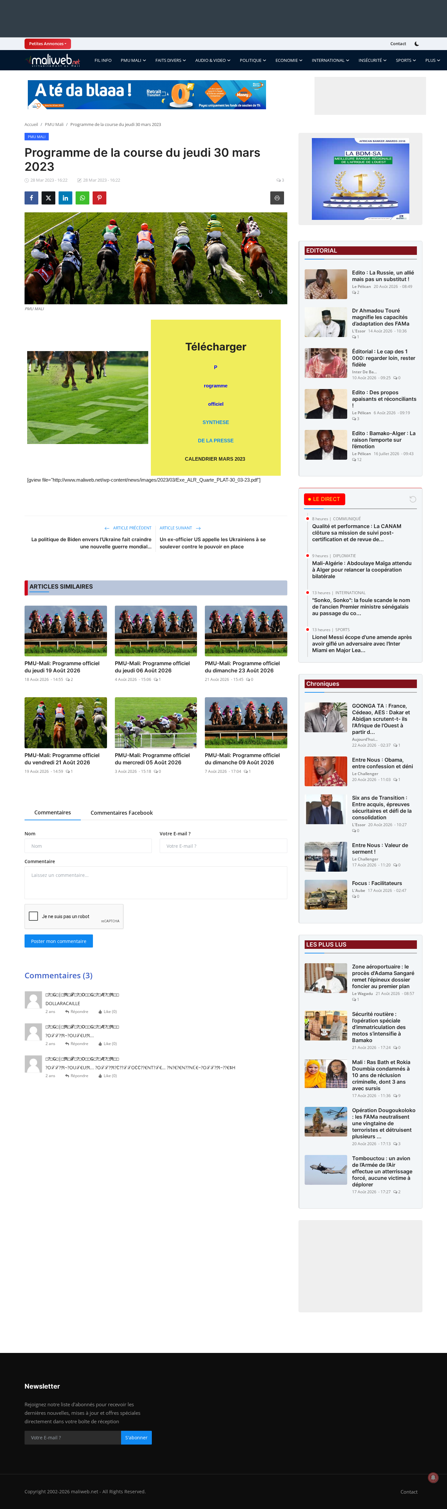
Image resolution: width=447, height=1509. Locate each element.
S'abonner (136, 1437)
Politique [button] (250, 60)
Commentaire (40, 861)
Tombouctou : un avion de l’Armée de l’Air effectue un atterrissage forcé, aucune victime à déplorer (382, 1171)
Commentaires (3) (59, 975)
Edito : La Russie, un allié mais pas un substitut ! (383, 275)
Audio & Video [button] (210, 60)
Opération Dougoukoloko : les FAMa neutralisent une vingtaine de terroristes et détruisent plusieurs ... (384, 1123)
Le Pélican (361, 286)
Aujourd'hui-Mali (365, 739)
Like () (110, 1011)
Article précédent (132, 528)
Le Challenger (365, 773)
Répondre (79, 1011)
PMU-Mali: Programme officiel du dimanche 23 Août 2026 (242, 667)
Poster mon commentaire (58, 941)
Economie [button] (287, 60)
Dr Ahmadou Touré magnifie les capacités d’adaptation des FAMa (380, 317)
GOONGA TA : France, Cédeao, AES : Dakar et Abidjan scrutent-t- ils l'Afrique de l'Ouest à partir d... (381, 718)
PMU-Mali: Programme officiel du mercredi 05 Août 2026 (152, 759)
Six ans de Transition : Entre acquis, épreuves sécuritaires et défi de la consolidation (382, 807)
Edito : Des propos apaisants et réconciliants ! (384, 399)
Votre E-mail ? (175, 833)
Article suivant (176, 528)
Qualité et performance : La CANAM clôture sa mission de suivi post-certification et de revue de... (357, 532)
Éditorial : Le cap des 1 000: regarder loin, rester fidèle (383, 358)
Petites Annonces (46, 43)
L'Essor (359, 331)
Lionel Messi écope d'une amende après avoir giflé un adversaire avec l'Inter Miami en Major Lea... (362, 643)
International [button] (328, 60)
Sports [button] (403, 60)
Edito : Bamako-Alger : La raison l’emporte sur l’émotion (384, 440)
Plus (430, 60)
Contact (398, 43)
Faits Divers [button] (168, 60)
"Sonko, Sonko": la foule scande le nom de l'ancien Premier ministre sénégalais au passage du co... (361, 606)
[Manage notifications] (433, 1477)
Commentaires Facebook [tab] (122, 812)
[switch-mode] (417, 44)
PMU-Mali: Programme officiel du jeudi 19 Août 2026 (62, 667)
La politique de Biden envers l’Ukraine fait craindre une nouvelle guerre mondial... (91, 543)
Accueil (31, 124)
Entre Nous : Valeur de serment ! (380, 848)
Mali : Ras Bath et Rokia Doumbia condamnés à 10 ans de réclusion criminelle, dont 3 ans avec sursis (381, 1075)
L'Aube (358, 890)
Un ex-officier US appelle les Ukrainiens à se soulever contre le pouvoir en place (213, 543)
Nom (30, 833)
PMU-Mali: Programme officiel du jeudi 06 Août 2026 (152, 667)
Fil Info (103, 60)
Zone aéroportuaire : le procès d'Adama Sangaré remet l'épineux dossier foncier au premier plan (383, 976)
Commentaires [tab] (52, 812)
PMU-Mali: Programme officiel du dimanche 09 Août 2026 (242, 759)
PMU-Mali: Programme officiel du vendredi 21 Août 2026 (62, 759)
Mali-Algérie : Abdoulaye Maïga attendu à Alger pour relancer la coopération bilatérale (362, 569)
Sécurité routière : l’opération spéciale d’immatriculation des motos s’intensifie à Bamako (379, 1027)
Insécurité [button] (370, 60)
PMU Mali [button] (131, 60)
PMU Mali (54, 124)
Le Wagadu (362, 993)
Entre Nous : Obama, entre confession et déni (382, 763)
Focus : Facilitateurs (377, 883)
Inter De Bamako (365, 372)
